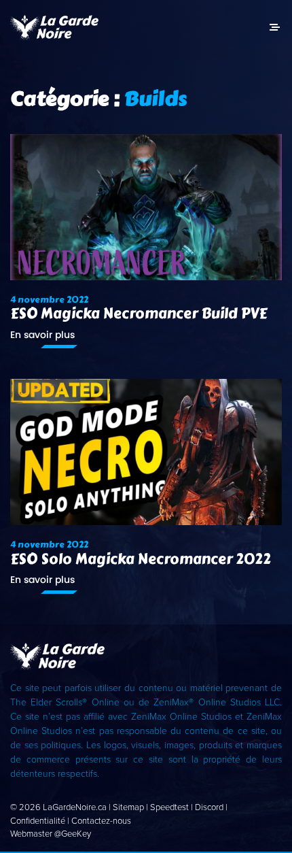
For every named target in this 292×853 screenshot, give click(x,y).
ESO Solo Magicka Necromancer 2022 (140, 559)
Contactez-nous (101, 821)
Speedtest (169, 807)
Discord (209, 807)
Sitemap (128, 807)
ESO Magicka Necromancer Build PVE (138, 314)
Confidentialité (37, 821)
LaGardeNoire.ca (75, 807)
